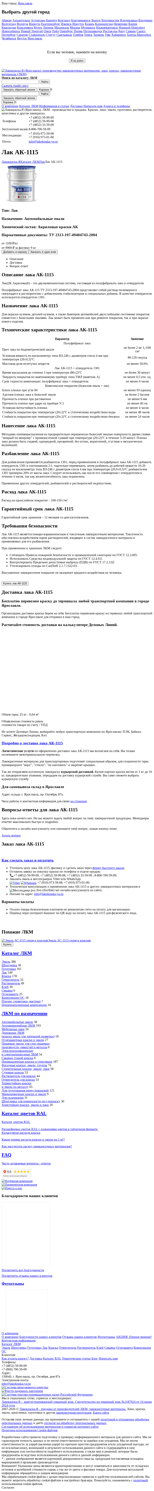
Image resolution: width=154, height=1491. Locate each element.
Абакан (7, 20)
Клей (5, 987)
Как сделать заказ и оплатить (28, 860)
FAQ (6, 1154)
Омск (47, 31)
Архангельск (21, 20)
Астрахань (38, 20)
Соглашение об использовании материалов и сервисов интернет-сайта (50, 1426)
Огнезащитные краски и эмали (23, 1040)
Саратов (22, 34)
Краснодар (9, 27)
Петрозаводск (92, 31)
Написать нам (92, 106)
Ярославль (25, 3)
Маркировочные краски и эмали (24, 1094)
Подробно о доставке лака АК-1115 (32, 743)
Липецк (48, 27)
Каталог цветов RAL (24, 1113)
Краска (6, 976)
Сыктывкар (64, 34)
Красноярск (25, 27)
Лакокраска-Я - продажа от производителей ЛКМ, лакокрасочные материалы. (72, 1409)
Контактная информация (18, 1340)
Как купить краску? (15, 1358)
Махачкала (61, 27)
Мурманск (88, 27)
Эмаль (6, 961)
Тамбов (78, 34)
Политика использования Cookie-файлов (30, 1430)
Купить (7, 944)
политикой (140, 1480)
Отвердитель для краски (18, 1079)
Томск (88, 34)
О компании (10, 106)
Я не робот (77, 60)
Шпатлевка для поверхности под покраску (31, 1101)
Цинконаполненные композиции (24, 1005)
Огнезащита (10, 994)
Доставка (76, 106)
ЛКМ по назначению (24, 1013)
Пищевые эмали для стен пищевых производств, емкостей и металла (26, 1045)
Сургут (51, 34)
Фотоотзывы (13, 1283)
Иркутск (78, 24)
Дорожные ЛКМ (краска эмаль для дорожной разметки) (28, 1034)
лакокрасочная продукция (73, 1412)
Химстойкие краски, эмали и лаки (25, 1105)
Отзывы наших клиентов (26, 1234)
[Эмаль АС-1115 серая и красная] (25, 940)
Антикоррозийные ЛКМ (18, 1025)
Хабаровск (118, 34)
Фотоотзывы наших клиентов (27, 1310)
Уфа (107, 34)
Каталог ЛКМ (28, 106)
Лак (4, 972)
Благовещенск (81, 20)
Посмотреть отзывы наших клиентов (27, 1275)
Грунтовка (9, 969)
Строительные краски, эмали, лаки (26, 1069)
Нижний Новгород (132, 27)
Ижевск (66, 24)
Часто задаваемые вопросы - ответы (26, 1163)
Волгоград (9, 24)
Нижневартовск (107, 27)
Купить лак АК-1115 (15, 583)
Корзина (44, 89)
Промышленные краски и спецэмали (27, 1061)
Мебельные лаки (13, 1029)
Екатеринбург (50, 24)
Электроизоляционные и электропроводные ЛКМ (20, 1052)
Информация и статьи (54, 106)
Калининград (104, 24)
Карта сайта (101, 1412)
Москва (75, 27)
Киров (132, 24)
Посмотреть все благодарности (23, 1270)
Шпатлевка (9, 965)
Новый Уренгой (32, 31)
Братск (96, 20)
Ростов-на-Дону (114, 31)
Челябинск (9, 38)
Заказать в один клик (43, 251)
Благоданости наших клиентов (40, 1337)
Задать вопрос (11, 835)
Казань (89, 24)
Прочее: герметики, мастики (21, 1001)
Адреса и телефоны (116, 106)
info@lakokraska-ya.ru (43, 141)
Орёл (55, 31)
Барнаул (51, 20)
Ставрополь (37, 34)
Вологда (22, 24)
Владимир (145, 20)
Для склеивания (12, 1097)
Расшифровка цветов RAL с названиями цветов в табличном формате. (50, 1129)
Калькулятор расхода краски (21, 1132)
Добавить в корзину (15, 251)
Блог (94, 1358)
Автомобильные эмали (17, 1022)
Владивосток (110, 20)
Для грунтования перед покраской (25, 1090)
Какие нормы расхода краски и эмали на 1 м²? (33, 1139)
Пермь (78, 31)
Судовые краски (13, 1072)
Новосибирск (11, 31)
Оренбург (66, 31)
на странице (78, 801)
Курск (38, 27)
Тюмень (98, 34)
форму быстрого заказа (108, 868)
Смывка (7, 990)
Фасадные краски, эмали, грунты (24, 1065)
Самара (131, 31)
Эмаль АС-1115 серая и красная (69, 940)
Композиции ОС (13, 997)
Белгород (64, 20)
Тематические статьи (76, 1358)
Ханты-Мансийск (139, 34)
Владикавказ (129, 20)
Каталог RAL (52, 1358)
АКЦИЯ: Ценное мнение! (134, 1337)
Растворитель (11, 983)
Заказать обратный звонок (19, 89)
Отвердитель (10, 979)
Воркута (34, 24)
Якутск (22, 38)
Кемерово (121, 24)
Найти (44, 81)
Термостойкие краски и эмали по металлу (16, 1085)
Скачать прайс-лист (15, 85)
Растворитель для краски (19, 1076)
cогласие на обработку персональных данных (75, 1423)
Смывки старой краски (17, 1058)
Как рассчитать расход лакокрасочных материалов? (37, 1146)
